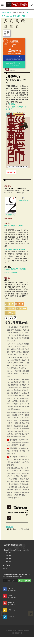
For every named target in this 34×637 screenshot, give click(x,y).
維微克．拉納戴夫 (17, 107)
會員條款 (8, 555)
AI (26, 16)
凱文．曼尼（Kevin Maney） (15, 249)
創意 (3, 16)
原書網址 (12, 104)
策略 (14, 16)
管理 (28, 12)
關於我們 (8, 552)
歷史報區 (27, 581)
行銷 (23, 16)
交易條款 (8, 558)
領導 (18, 16)
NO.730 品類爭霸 (10, 272)
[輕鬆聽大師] (6, 21)
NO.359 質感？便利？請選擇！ (15, 269)
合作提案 (8, 561)
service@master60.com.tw (19, 550)
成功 (7, 16)
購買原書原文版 (10, 215)
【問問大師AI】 (11, 529)
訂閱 (20, 581)
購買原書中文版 (23, 200)
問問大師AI (8, 12)
